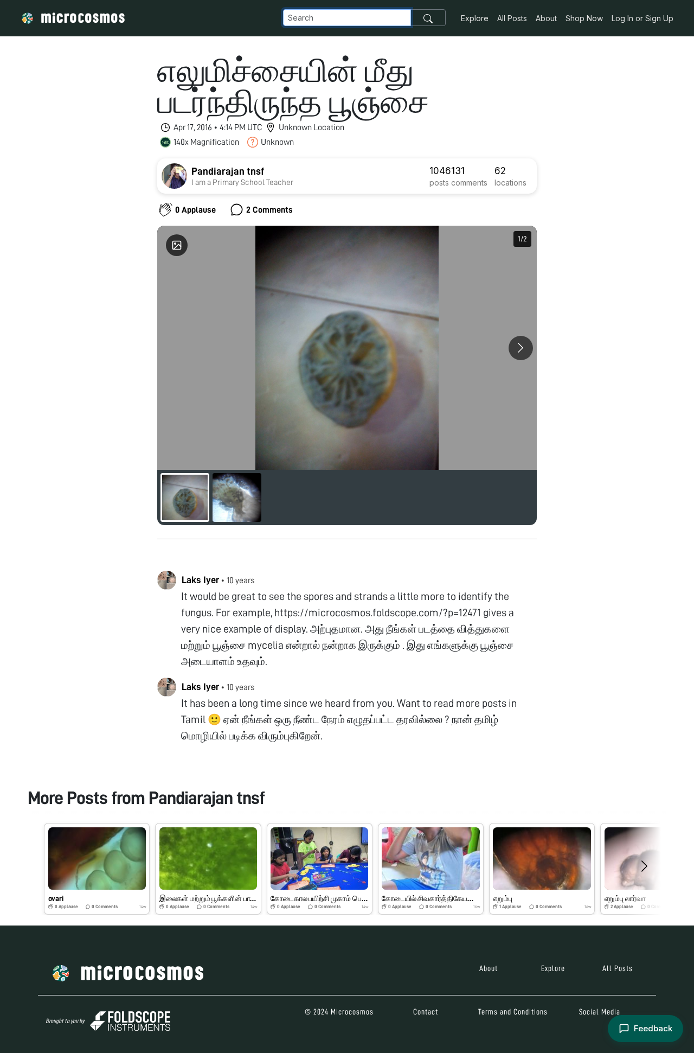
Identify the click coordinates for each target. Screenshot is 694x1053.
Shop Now (584, 18)
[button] (97, 868)
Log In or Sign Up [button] (642, 18)
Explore (475, 18)
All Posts (512, 18)
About (546, 18)
